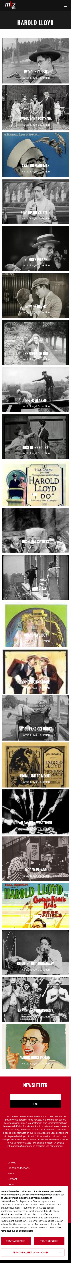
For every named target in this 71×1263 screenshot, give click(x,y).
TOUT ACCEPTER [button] (15, 1241)
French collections (18, 1168)
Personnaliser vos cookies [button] (30, 1252)
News (11, 1173)
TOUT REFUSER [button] (49, 1241)
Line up (12, 1162)
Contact (12, 1179)
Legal (11, 1184)
